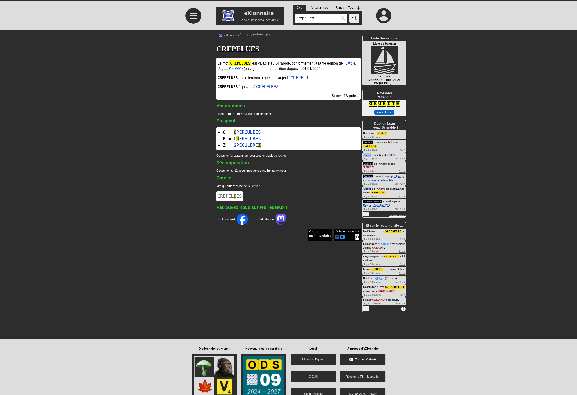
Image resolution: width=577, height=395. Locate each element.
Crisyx (367, 155)
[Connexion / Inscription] (384, 15)
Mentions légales (313, 359)
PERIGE (368, 167)
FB (362, 376)
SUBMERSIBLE (395, 287)
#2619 (391, 155)
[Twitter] (342, 238)
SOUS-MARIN (386, 291)
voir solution (384, 112)
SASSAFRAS (393, 231)
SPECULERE (247, 145)
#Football (383, 244)
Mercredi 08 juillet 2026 (376, 205)
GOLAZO (377, 247)
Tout (396, 158)
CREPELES (230, 196)
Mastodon (373, 376)
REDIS (382, 133)
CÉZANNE (378, 299)
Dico (229, 35)
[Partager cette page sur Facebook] (337, 237)
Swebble (368, 142)
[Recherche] (354, 18)
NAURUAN (378, 192)
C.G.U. (313, 376)
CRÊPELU (242, 35)
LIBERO (377, 269)
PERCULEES (247, 132)
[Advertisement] (192, 149)
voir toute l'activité (397, 215)
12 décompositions (246, 170)
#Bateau (379, 278)
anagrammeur (240, 155)
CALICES (370, 146)
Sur (226, 219)
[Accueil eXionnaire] (220, 35)
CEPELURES (247, 138)
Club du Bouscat (373, 201)
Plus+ (402, 149)
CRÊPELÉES (267, 87)
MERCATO (392, 256)
